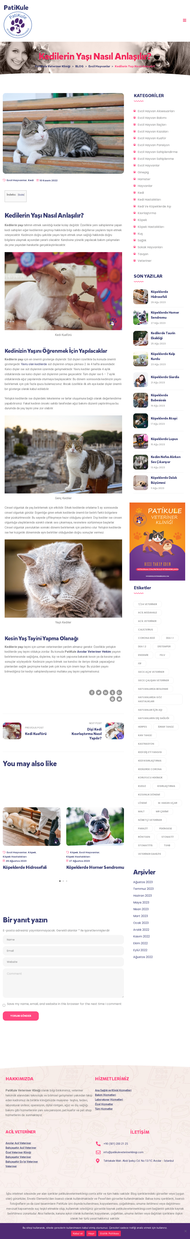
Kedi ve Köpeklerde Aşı (154, 206)
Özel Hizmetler (104, 1104)
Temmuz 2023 (143, 889)
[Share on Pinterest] (112, 699)
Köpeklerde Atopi (164, 418)
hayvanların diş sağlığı (153, 718)
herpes (142, 726)
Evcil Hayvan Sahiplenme (156, 159)
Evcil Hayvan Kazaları (153, 131)
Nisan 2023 (141, 909)
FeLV (162, 655)
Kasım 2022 (141, 936)
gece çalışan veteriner (153, 680)
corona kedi (146, 638)
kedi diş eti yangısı (150, 752)
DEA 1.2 (142, 646)
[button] (184, 20)
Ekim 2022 (140, 943)
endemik (143, 655)
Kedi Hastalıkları (149, 199)
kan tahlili (145, 735)
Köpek (32, 852)
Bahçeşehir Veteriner (18, 1157)
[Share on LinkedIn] (105, 692)
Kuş (140, 234)
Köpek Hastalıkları (15, 856)
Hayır (91, 1233)
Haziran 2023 (142, 895)
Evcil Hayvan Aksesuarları (156, 111)
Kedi (31, 180)
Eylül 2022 (140, 950)
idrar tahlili (166, 726)
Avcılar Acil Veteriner (18, 1143)
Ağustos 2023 (143, 882)
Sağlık (142, 240)
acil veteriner (147, 621)
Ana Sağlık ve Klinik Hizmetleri (113, 1090)
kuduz (142, 786)
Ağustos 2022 (143, 957)
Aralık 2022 (141, 930)
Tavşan (143, 254)
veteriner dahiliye (149, 854)
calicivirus (145, 629)
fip (139, 663)
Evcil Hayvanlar (17, 180)
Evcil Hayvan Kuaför (152, 138)
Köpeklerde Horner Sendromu (95, 867)
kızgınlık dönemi (149, 794)
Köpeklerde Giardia (165, 377)
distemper (164, 646)
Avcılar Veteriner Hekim (94, 651)
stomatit (167, 837)
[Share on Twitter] (98, 692)
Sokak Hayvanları (150, 247)
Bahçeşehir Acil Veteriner (21, 1147)
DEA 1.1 (170, 638)
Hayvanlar (145, 186)
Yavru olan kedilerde (34, 364)
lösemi (142, 803)
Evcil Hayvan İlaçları (152, 125)
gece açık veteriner (151, 672)
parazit (143, 828)
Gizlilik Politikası (109, 1233)
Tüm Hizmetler (104, 1108)
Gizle (21, 194)
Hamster (144, 179)
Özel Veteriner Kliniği (18, 1152)
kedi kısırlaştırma (149, 760)
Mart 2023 (140, 916)
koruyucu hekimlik (150, 777)
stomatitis (145, 845)
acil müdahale (147, 612)
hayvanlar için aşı (150, 710)
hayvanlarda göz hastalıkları (150, 699)
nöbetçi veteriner (150, 820)
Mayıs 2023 (141, 902)
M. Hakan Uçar (167, 803)
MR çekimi (162, 811)
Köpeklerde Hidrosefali (25, 867)
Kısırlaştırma (147, 213)
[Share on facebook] (92, 692)
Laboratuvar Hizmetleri (109, 1099)
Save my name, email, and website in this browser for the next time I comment (64, 1004)
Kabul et (78, 1233)
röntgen (144, 837)
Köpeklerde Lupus (164, 439)
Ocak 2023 (141, 923)
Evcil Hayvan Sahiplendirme (158, 152)
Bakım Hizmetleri (105, 1094)
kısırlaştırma (166, 786)
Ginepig (143, 172)
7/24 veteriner (147, 604)
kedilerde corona (150, 769)
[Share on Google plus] (119, 692)
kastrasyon (146, 744)
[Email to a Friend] (119, 699)
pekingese (165, 828)
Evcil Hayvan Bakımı (152, 118)
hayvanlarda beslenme (153, 689)
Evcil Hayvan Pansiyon (154, 145)
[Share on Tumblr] (112, 692)
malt (141, 811)
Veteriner (145, 261)
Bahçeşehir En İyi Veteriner (22, 1161)
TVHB (167, 845)
